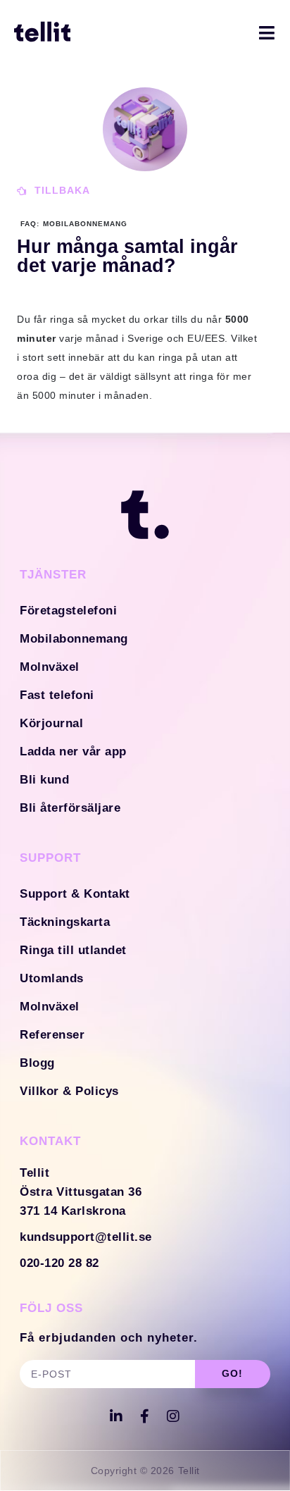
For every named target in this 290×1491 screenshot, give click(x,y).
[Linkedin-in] (117, 1416)
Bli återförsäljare (70, 808)
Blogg (37, 1063)
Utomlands (52, 978)
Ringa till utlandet (73, 950)
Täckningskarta (65, 922)
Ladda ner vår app (73, 751)
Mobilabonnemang (74, 638)
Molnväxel (50, 667)
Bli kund (44, 779)
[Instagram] (174, 1416)
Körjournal (51, 723)
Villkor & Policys (69, 1091)
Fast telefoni (57, 695)
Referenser (52, 1034)
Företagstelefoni (68, 610)
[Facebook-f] (145, 1416)
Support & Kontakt (75, 894)
